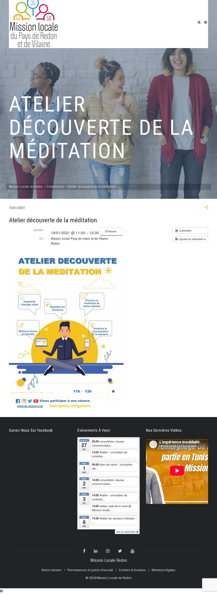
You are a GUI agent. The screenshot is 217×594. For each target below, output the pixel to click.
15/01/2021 (17, 208)
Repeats (112, 231)
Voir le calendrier (126, 531)
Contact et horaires (132, 570)
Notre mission (51, 570)
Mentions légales (163, 570)
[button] (206, 208)
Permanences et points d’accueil (90, 570)
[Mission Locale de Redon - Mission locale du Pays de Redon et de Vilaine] (34, 22)
